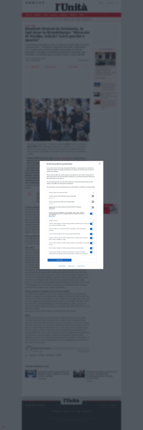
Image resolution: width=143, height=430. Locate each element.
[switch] (92, 196)
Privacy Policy (80, 266)
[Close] (100, 164)
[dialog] (71, 215)
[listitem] (71, 192)
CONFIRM (60, 260)
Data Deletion (62, 266)
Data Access (71, 266)
